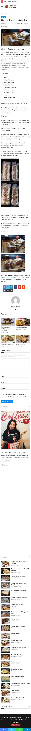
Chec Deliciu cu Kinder (21, 327)
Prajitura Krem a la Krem (17, 604)
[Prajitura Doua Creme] (5, 643)
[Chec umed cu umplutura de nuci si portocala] (5, 571)
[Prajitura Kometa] (5, 621)
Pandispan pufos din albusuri (18, 647)
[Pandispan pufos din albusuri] (5, 650)
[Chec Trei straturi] (23, 339)
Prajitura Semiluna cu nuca (18, 626)
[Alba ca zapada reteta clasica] (5, 593)
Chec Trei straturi (20, 344)
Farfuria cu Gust (18, 454)
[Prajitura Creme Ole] (5, 664)
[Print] (11, 290)
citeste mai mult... (5, 461)
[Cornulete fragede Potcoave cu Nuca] (5, 686)
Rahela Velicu (6, 23)
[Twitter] (8, 287)
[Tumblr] (15, 287)
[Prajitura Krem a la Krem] (5, 607)
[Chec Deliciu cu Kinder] (23, 322)
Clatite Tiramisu (15, 690)
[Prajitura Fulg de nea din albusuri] (5, 600)
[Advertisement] (15, 511)
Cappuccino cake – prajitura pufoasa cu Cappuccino (6, 329)
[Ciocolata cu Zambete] (10, 6)
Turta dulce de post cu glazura (18, 655)
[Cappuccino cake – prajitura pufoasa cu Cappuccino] (8, 322)
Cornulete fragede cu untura (18, 697)
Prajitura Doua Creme (16, 640)
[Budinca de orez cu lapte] (5, 671)
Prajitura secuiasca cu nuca (18, 576)
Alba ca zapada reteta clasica (18, 590)
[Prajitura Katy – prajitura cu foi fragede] (5, 585)
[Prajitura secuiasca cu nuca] (5, 578)
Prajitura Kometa (15, 619)
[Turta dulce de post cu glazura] (5, 657)
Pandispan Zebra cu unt (7, 344)
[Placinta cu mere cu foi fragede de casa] (5, 614)
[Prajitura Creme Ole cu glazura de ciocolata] (5, 564)
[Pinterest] (19, 287)
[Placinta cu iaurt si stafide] (5, 679)
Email (3, 382)
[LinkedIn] (11, 287)
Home (3, 13)
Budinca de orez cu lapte (17, 669)
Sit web (3, 388)
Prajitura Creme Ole (16, 662)
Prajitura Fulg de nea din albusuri (19, 597)
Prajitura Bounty (15, 633)
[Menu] (2, 7)
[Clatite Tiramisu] (5, 693)
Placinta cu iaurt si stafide (17, 676)
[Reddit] (23, 287)
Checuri (8, 13)
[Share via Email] (8, 290)
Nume (3, 376)
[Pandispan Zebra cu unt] (8, 339)
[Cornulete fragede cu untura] (5, 700)
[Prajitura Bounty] (5, 636)
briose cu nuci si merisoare (8, 277)
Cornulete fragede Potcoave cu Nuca (20, 683)
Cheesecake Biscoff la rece (11, 1)
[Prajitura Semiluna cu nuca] (5, 628)
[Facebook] (4, 287)
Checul (3, 63)
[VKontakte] (4, 290)
